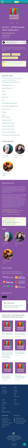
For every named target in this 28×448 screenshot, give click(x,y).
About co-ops (4, 404)
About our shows (4, 391)
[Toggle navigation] (26, 2)
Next (17, 23)
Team (3, 405)
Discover (15, 393)
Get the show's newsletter (9, 224)
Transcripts (16, 391)
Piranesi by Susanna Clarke (8, 129)
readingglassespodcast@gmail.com (12, 222)
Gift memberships (5, 421)
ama (16, 65)
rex (18, 65)
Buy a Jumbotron (16, 404)
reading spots (21, 62)
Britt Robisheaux (7, 173)
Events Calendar (16, 396)
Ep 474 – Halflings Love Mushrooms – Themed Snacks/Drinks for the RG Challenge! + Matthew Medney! (7, 354)
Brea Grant (5, 155)
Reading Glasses (8, 33)
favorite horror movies (10, 63)
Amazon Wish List (6, 109)
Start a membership (5, 418)
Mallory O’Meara (19, 155)
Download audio (6, 54)
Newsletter (4, 112)
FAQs (3, 427)
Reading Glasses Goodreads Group (10, 106)
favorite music (20, 63)
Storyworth (4, 94)
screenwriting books (14, 62)
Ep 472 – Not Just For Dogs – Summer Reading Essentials (7, 376)
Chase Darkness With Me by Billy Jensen (10, 135)
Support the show (15, 54)
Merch (15, 402)
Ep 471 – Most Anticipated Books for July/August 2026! (20, 376)
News (15, 394)
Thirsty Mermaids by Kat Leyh (8, 123)
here (19, 214)
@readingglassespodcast (6, 210)
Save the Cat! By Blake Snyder (8, 132)
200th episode (8, 62)
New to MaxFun (4, 393)
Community (4, 408)
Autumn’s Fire (5, 97)
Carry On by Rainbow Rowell (8, 126)
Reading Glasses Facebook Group (9, 103)
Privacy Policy (14, 445)
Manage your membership (6, 419)
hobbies (7, 65)
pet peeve (15, 63)
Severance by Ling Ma (7, 120)
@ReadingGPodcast (8, 209)
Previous (11, 23)
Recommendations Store (7, 88)
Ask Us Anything (12, 65)
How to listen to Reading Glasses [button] (9, 57)
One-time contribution (5, 424)
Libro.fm (4, 115)
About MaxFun (4, 402)
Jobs (2, 410)
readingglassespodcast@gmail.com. (13, 212)
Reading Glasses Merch (7, 85)
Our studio (4, 407)
